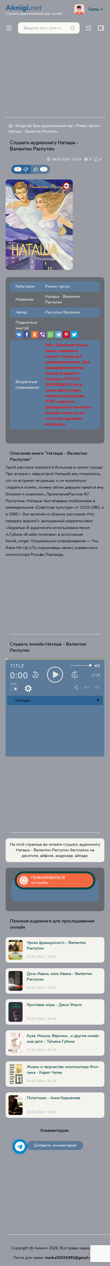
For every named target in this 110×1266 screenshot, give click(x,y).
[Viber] (42, 334)
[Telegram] (58, 334)
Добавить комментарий (55, 1145)
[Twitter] (74, 334)
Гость (94, 9)
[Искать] (72, 28)
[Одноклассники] (34, 334)
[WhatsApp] (50, 334)
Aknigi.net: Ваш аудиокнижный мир (44, 125)
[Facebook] (26, 334)
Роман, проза (87, 125)
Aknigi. (34, 9)
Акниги (41, 1248)
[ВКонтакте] (19, 334)
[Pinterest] (66, 334)
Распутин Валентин (62, 312)
